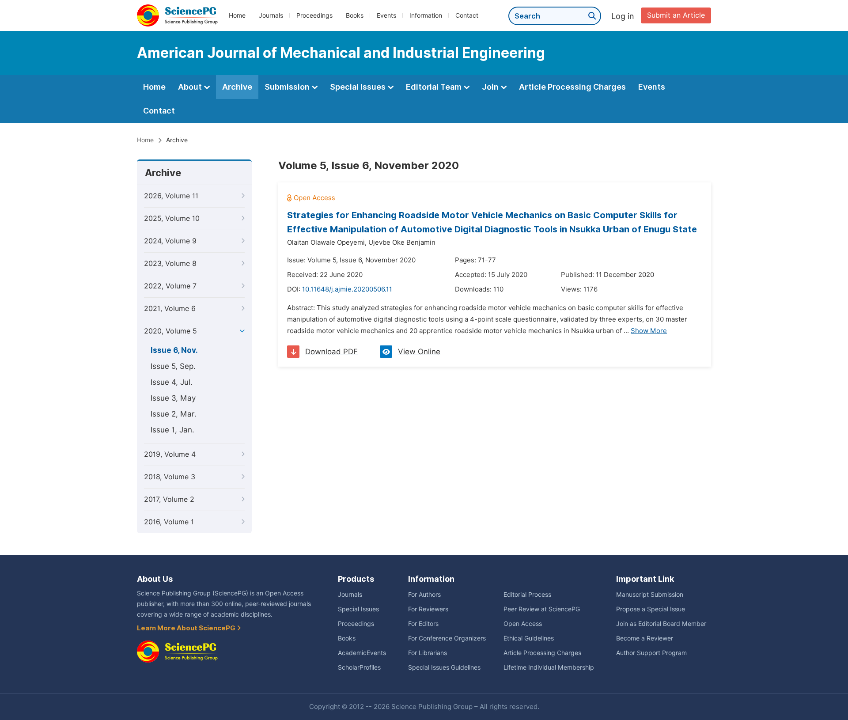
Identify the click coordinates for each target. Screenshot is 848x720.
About (191, 86)
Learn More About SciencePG (187, 628)
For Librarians (427, 652)
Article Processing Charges (572, 86)
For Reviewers (428, 609)
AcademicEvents (362, 652)
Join (491, 86)
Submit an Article (676, 15)
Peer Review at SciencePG (542, 609)
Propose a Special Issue (650, 609)
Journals (271, 15)
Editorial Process (527, 594)
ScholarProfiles (359, 667)
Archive (237, 86)
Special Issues (358, 86)
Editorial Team (434, 86)
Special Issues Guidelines (444, 667)
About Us (155, 579)
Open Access (523, 623)
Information (425, 15)
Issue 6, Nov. (174, 350)
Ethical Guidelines (529, 638)
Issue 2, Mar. (174, 413)
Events (386, 15)
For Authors (424, 594)
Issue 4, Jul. (172, 382)
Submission (288, 86)
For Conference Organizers (447, 638)
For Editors (423, 623)
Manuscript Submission (649, 594)
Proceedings (314, 15)
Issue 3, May (173, 398)
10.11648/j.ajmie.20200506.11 (347, 289)
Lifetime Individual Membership (549, 667)
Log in (622, 16)
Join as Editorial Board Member (661, 623)
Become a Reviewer (644, 638)
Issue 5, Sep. (173, 366)
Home (237, 15)
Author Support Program (651, 652)
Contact (466, 15)
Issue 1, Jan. (172, 429)
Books (354, 15)
